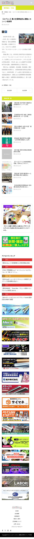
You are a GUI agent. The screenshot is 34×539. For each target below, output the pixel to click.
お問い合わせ (17, 524)
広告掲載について (17, 521)
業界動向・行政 (9, 8)
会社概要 (17, 513)
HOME (17, 511)
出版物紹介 (17, 516)
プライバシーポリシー (17, 526)
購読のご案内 (17, 518)
